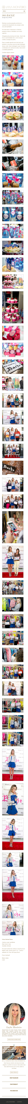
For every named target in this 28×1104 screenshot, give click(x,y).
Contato (19, 1101)
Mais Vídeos (14, 1072)
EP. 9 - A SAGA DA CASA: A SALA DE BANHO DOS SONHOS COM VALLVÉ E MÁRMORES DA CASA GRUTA (14, 1061)
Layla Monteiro (10, 1101)
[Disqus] (14, 979)
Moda (10, 17)
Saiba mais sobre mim (14, 1039)
